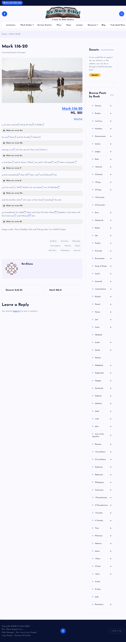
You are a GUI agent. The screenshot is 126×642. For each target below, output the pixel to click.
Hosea (103, 312)
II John (97, 582)
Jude (97, 597)
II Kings (103, 190)
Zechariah (103, 388)
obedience (66, 250)
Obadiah (98, 335)
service (77, 250)
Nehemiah (103, 220)
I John (103, 574)
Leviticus (103, 121)
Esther (103, 228)
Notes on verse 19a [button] (14, 193)
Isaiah (103, 273)
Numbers (103, 128)
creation (65, 241)
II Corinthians (103, 459)
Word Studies (26, 25)
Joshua (103, 144)
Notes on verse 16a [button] (14, 130)
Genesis (103, 106)
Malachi (103, 396)
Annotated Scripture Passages (13, 52)
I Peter (103, 558)
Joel (103, 319)
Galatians (103, 467)
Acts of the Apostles (101, 435)
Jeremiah (103, 281)
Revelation (103, 604)
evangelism (56, 246)
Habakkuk (103, 365)
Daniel (103, 304)
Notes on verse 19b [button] (14, 206)
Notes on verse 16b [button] (14, 143)
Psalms (103, 243)
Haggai (103, 380)
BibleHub (78, 119)
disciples (77, 241)
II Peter (103, 566)
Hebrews (103, 543)
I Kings (103, 182)
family (68, 246)
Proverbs (103, 251)
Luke (103, 419)
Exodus (103, 113)
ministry (53, 250)
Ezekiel (103, 296)
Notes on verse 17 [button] (13, 168)
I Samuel (103, 167)
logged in (17, 311)
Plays (59, 25)
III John (98, 589)
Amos (103, 327)
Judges (103, 151)
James (103, 551)
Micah (103, 350)
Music (68, 25)
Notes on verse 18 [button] (13, 181)
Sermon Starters (44, 25)
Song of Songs (103, 266)
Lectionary (11, 25)
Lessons (79, 25)
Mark (103, 411)
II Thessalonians (103, 505)
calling (53, 241)
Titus (103, 528)
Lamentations (103, 289)
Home (4, 34)
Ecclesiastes (103, 258)
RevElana (27, 264)
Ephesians (103, 474)
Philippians (103, 482)
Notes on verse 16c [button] (14, 156)
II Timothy (103, 520)
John (103, 426)
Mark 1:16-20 (15, 34)
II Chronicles (100, 205)
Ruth (103, 159)
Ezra (103, 212)
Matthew (103, 403)
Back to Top (117, 631)
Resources (92, 25)
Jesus (78, 246)
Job (103, 235)
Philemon (103, 536)
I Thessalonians (103, 497)
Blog (103, 25)
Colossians (103, 490)
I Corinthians (103, 452)
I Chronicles (99, 197)
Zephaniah (103, 373)
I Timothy (103, 513)
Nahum (98, 358)
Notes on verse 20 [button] (14, 222)
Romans (103, 444)
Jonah (103, 342)
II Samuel (103, 174)
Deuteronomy (103, 136)
